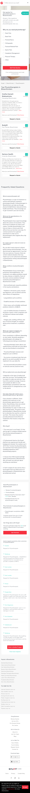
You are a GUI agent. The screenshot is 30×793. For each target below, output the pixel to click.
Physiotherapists (20, 83)
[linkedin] (19, 778)
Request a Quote (15, 119)
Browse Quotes (15, 719)
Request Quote (15, 747)
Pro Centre (15, 725)
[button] (28, 3)
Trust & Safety (15, 745)
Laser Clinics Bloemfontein (8, 677)
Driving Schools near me (7, 696)
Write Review (20, 115)
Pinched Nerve (9, 40)
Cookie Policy (21, 773)
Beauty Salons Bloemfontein (8, 669)
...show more (18, 168)
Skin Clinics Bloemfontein (7, 682)
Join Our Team (15, 734)
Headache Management (12, 53)
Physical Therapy (10, 56)
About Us (15, 732)
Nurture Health (7, 154)
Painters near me (5, 708)
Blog (15, 736)
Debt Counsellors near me (8, 706)
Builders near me (5, 704)
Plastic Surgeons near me (8, 698)
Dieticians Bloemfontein (7, 671)
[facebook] (11, 778)
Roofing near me (5, 700)
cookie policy (11, 789)
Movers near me (5, 693)
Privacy (13, 773)
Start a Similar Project (15, 647)
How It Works (15, 743)
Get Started (15, 532)
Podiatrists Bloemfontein (7, 679)
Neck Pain (8, 33)
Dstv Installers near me (7, 691)
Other (7, 60)
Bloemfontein (10, 83)
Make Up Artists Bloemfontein (9, 675)
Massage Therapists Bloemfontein (10, 673)
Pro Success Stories (15, 723)
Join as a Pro (15, 721)
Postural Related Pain (11, 46)
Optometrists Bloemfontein (8, 665)
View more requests (15, 651)
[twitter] (15, 778)
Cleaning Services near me (8, 702)
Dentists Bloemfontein (7, 663)
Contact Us (15, 749)
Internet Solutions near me (8, 689)
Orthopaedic (9, 43)
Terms (7, 773)
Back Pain (8, 36)
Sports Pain (8, 50)
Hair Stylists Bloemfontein (7, 667)
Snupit (3, 83)
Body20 (5, 125)
